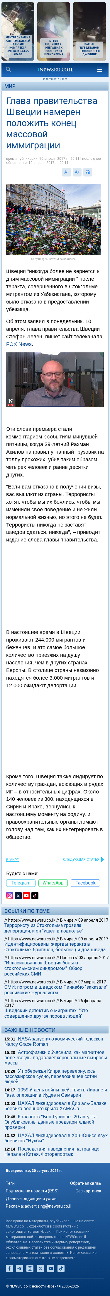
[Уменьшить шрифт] (66, 172)
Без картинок (88, 1191)
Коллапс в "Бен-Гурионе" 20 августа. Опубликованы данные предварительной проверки (51, 1122)
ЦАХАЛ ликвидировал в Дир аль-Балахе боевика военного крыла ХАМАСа (55, 1106)
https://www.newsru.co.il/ (31, 920)
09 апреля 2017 (93, 920)
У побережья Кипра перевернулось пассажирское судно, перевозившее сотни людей (50, 1076)
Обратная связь (85, 1183)
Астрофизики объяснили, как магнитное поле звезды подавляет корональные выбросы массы (55, 1057)
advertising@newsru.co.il (48, 1206)
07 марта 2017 (92, 982)
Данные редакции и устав (31, 1198)
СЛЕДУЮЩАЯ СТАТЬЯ (81, 860)
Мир (10, 86)
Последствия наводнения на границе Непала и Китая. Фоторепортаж (51, 1151)
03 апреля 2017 (94, 957)
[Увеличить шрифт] (77, 172)
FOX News (19, 344)
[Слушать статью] (93, 172)
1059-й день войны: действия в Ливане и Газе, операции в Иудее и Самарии (55, 1092)
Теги (10, 1183)
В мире (12, 860)
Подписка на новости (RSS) (32, 1191)
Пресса (67, 957)
